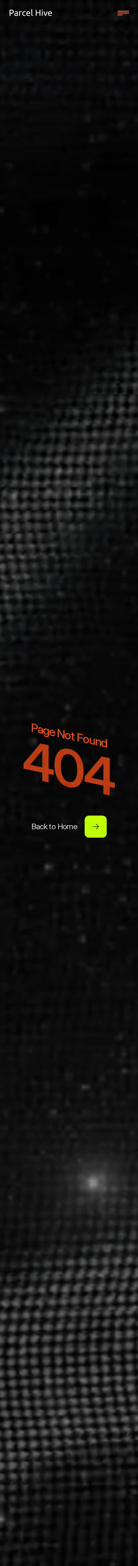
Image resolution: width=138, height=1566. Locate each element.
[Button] (96, 827)
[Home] (31, 13)
